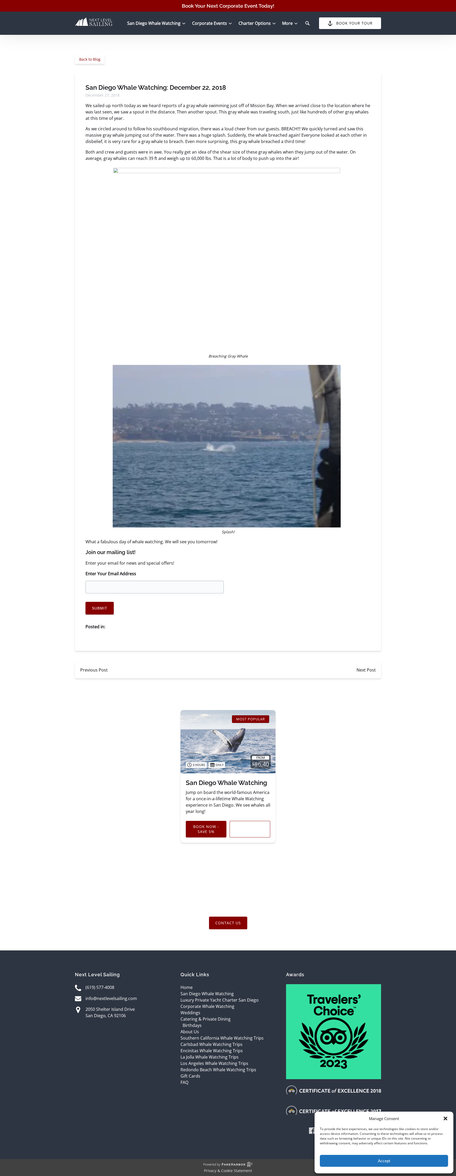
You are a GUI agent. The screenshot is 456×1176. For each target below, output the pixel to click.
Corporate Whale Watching (207, 1006)
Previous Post (94, 670)
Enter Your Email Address (111, 574)
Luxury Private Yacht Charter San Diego (219, 1000)
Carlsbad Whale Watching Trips (211, 1044)
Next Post (366, 670)
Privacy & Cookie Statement (228, 1170)
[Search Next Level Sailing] (307, 23)
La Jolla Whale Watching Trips (209, 1057)
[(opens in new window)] (333, 987)
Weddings (190, 1013)
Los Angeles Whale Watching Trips (214, 1063)
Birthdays (192, 1025)
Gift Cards (190, 1076)
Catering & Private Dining (205, 1019)
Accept (384, 1161)
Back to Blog (90, 59)
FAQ (184, 1082)
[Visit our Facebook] (312, 1131)
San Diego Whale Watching (226, 783)
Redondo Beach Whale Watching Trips (218, 1070)
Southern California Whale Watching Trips (222, 1038)
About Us (189, 1032)
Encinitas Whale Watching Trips (211, 1051)
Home (186, 987)
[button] (445, 1118)
